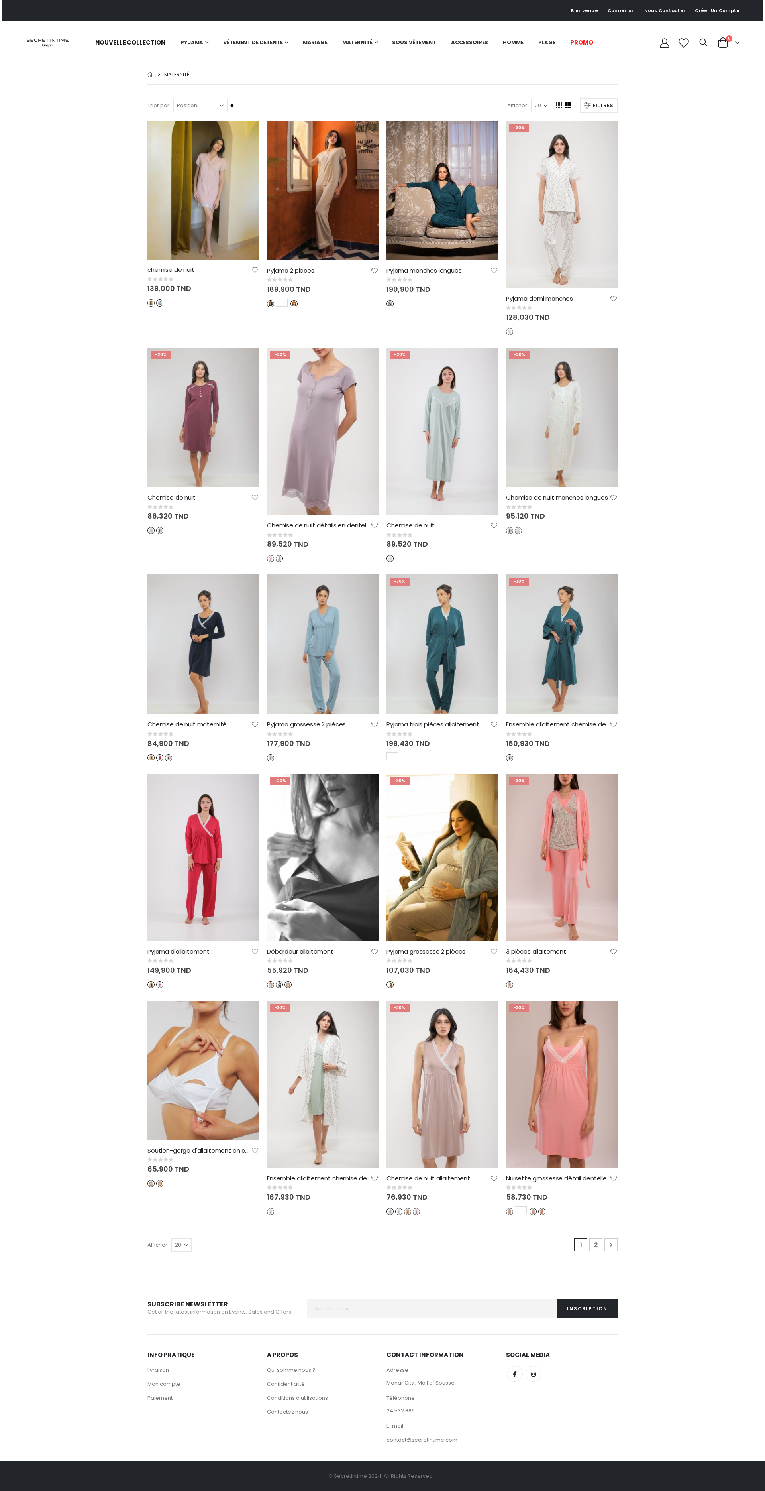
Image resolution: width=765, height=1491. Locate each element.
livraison (158, 1370)
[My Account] (664, 43)
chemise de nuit (170, 270)
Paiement (160, 1398)
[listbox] (156, 302)
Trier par (158, 105)
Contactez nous (287, 1412)
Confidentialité (286, 1384)
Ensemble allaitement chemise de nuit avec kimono (558, 724)
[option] (151, 303)
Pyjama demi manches (539, 299)
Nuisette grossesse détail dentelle (556, 1178)
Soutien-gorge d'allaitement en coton (199, 1151)
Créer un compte (717, 10)
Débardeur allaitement (300, 952)
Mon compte (163, 1384)
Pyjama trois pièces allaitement (432, 724)
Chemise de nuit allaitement (428, 1178)
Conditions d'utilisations (297, 1398)
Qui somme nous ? (291, 1370)
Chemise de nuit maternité (187, 724)
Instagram (533, 1374)
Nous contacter (664, 10)
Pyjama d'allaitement (178, 952)
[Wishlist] (683, 43)
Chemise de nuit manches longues (557, 498)
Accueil (150, 74)
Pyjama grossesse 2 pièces (306, 724)
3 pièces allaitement (536, 952)
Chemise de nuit (171, 498)
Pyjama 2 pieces (290, 271)
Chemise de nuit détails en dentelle (319, 525)
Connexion (621, 10)
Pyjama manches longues (424, 271)
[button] (255, 270)
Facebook (515, 1374)
